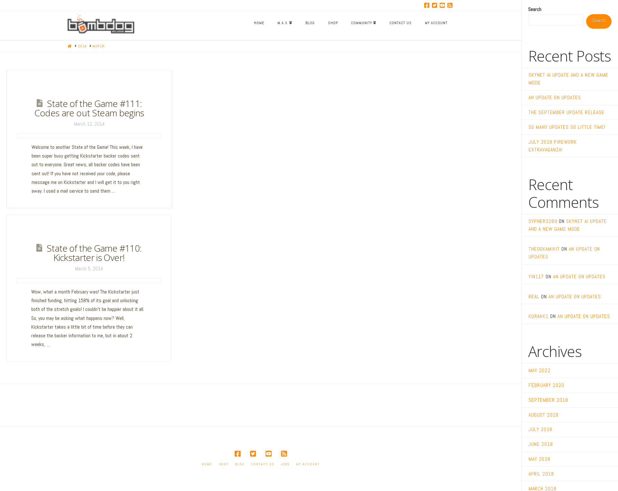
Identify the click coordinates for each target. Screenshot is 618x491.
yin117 (536, 276)
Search (534, 9)
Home (207, 464)
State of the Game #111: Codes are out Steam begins (89, 108)
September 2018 (548, 400)
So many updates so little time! (567, 127)
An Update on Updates (555, 97)
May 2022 (539, 370)
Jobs (285, 464)
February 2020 (546, 385)
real (534, 296)
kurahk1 (538, 316)
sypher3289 (543, 221)
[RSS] (450, 5)
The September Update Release (566, 112)
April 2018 (541, 473)
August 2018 (543, 414)
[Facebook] (427, 5)
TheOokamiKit (544, 249)
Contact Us (262, 464)
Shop (224, 464)
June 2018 (541, 444)
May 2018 (539, 459)
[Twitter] (434, 5)
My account (308, 464)
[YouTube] (442, 5)
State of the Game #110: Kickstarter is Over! (94, 253)
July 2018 (540, 429)
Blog (240, 464)
